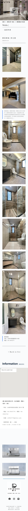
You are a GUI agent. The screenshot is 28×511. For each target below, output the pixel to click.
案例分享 (9, 22)
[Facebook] (10, 499)
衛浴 (13, 22)
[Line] (18, 499)
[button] (26, 2)
